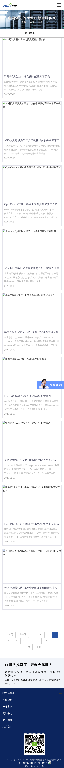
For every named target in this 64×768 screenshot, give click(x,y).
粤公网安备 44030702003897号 (33, 763)
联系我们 (7, 726)
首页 (10, 634)
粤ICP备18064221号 (34, 766)
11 (55, 641)
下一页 (26, 647)
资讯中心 (7, 713)
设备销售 (7, 700)
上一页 (22, 634)
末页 (38, 647)
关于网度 (7, 720)
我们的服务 (8, 693)
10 (46, 641)
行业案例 (7, 706)
